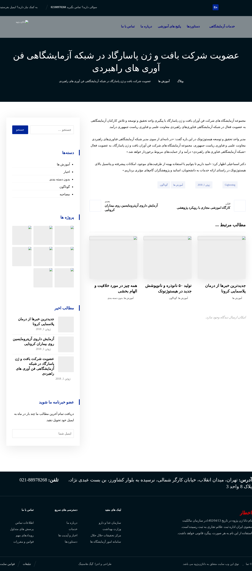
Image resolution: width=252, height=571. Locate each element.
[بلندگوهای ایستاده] (22, 256)
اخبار (67, 171)
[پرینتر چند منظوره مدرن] (64, 235)
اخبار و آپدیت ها (67, 535)
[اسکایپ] (230, 7)
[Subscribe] (17, 433)
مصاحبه (65, 194)
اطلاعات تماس (24, 522)
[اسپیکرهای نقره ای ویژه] (43, 256)
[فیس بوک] (249, 7)
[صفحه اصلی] (192, 81)
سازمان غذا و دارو (110, 522)
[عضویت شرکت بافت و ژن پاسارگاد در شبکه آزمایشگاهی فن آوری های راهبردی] (66, 364)
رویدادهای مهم (25, 535)
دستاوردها (71, 541)
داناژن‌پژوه (200, 564)
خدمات (73, 529)
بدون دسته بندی (115, 298)
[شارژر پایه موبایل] (64, 256)
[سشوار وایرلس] (43, 235)
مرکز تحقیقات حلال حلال (106, 535)
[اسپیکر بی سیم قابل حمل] (22, 235)
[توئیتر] (236, 7)
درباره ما (72, 522)
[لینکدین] (242, 7)
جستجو (20, 129)
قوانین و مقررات (23, 541)
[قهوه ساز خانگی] (43, 277)
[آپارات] (223, 7)
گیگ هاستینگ (85, 564)
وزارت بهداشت (112, 529)
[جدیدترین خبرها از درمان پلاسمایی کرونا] (66, 324)
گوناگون (164, 185)
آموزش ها (178, 185)
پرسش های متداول (22, 529)
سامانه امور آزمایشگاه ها (105, 541)
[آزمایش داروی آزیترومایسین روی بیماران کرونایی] (66, 344)
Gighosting (230, 185)
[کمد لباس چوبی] (64, 277)
